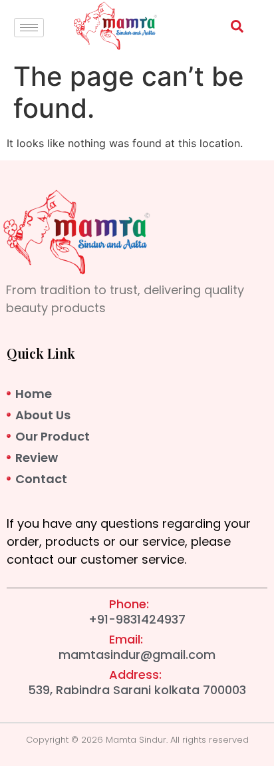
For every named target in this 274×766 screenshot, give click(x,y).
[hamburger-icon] (29, 27)
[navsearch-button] (230, 28)
